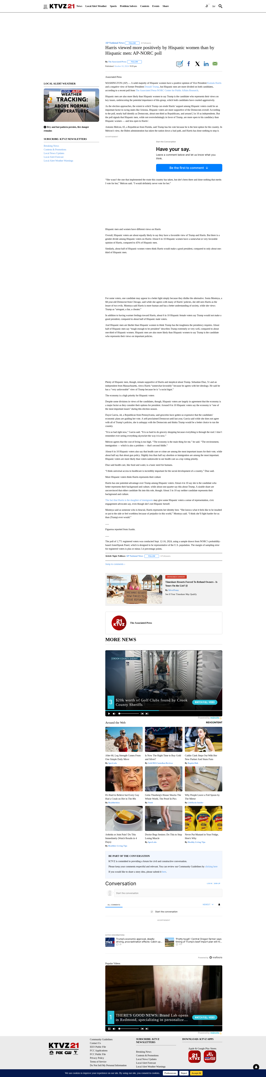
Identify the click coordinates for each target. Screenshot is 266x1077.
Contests (144, 6)
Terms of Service (98, 1061)
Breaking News (51, 146)
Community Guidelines (101, 1039)
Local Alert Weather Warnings (58, 160)
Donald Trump (152, 86)
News (79, 6)
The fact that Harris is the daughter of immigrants (129, 500)
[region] (163, 920)
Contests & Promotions (55, 149)
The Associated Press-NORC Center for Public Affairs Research (167, 90)
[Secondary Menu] (48, 6)
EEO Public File (98, 1047)
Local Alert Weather (96, 6)
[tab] (114, 904)
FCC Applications (98, 1050)
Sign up (217, 883)
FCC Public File (98, 1054)
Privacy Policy (97, 1058)
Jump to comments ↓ (115, 564)
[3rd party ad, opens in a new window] (134, 603)
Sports (113, 6)
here (164, 871)
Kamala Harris (214, 83)
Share (166, 6)
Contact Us (95, 1043)
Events (155, 6)
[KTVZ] (62, 6)
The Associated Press (117, 62)
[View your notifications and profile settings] (219, 904)
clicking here (211, 866)
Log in (209, 883)
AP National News (134, 556)
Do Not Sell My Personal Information (108, 1065)
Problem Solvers (128, 6)
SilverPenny (173, 590)
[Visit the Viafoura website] (215, 957)
